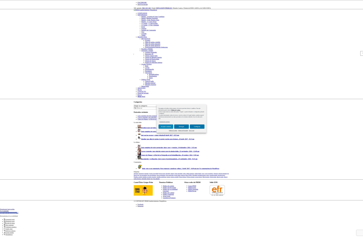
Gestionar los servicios (164, 121)
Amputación (141, 173)
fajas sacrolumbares (161, 175)
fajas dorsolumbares (151, 175)
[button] (9, 213)
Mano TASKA (188, 175)
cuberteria (216, 173)
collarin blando (198, 173)
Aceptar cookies (166, 126)
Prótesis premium (191, 177)
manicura (183, 175)
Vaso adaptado (156, 178)
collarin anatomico (190, 173)
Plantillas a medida (138, 177)
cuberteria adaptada (222, 173)
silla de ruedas (213, 177)
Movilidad (194, 175)
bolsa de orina (162, 173)
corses (203, 173)
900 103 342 (146, 8)
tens (152, 178)
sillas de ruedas (220, 177)
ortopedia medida (213, 175)
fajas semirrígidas (170, 175)
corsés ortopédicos (209, 173)
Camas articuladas (178, 173)
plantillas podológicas (161, 177)
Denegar (181, 126)
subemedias (144, 178)
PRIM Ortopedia (193, 189)
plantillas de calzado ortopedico (149, 177)
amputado (146, 173)
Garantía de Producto (169, 198)
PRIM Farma (192, 187)
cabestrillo (167, 173)
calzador (172, 173)
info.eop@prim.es (164, 8)
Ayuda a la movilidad (153, 173)
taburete (148, 178)
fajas (138, 175)
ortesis (207, 175)
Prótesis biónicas (182, 177)
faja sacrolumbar (143, 175)
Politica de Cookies (175, 110)
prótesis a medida (174, 177)
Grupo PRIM (192, 186)
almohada (136, 173)
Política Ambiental (168, 194)
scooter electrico (198, 177)
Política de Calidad (168, 193)
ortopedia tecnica (221, 175)
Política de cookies (173, 130)
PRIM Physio (192, 191)
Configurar (197, 126)
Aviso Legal (191, 130)
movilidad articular (201, 175)
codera (184, 173)
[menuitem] (183, 13)
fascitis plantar (177, 175)
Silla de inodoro (206, 177)
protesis (168, 177)
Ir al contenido (4, 211)
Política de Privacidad (183, 130)
